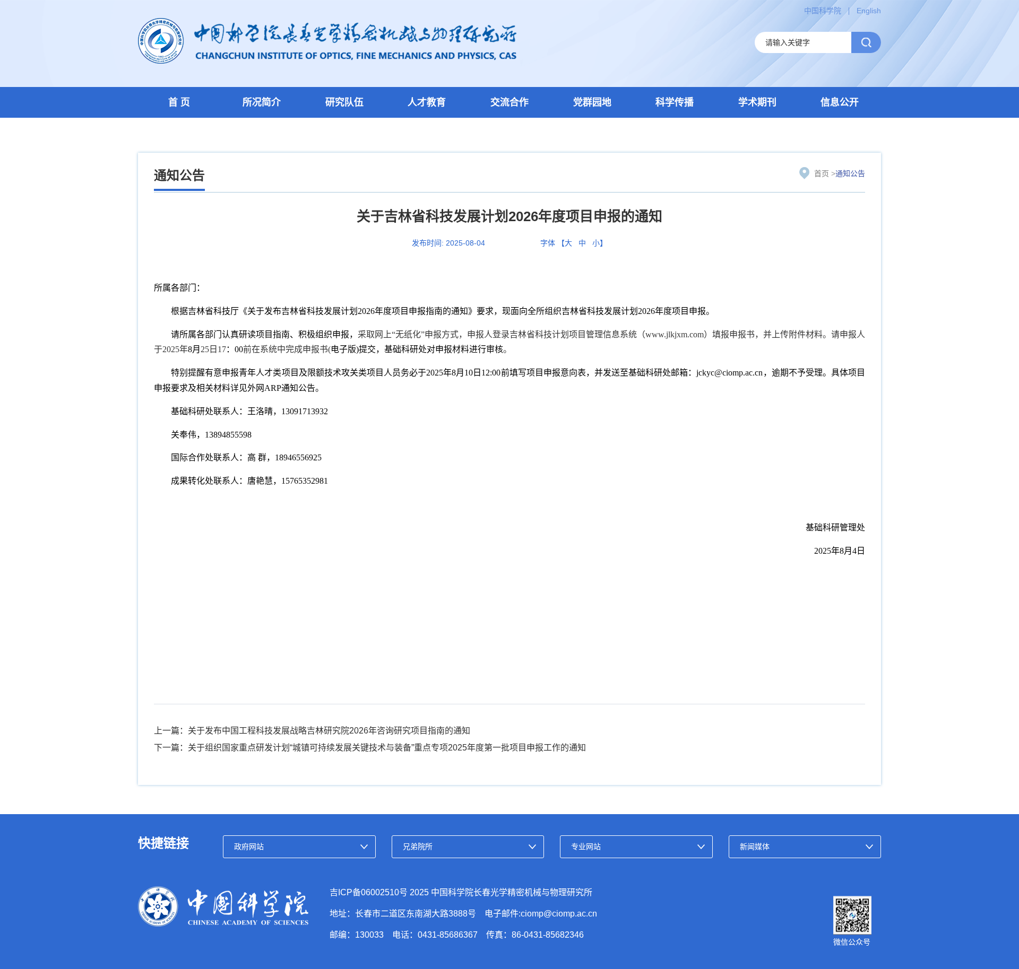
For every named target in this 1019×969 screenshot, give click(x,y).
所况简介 (262, 102)
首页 (821, 173)
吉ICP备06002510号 (369, 892)
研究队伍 (344, 102)
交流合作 (509, 102)
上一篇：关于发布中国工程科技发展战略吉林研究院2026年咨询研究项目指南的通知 (312, 730)
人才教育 (427, 102)
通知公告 (850, 173)
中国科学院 (822, 10)
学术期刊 (757, 102)
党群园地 (592, 102)
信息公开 (840, 102)
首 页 (179, 102)
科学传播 (674, 102)
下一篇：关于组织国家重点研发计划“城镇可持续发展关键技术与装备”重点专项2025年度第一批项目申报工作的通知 (370, 747)
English (869, 10)
